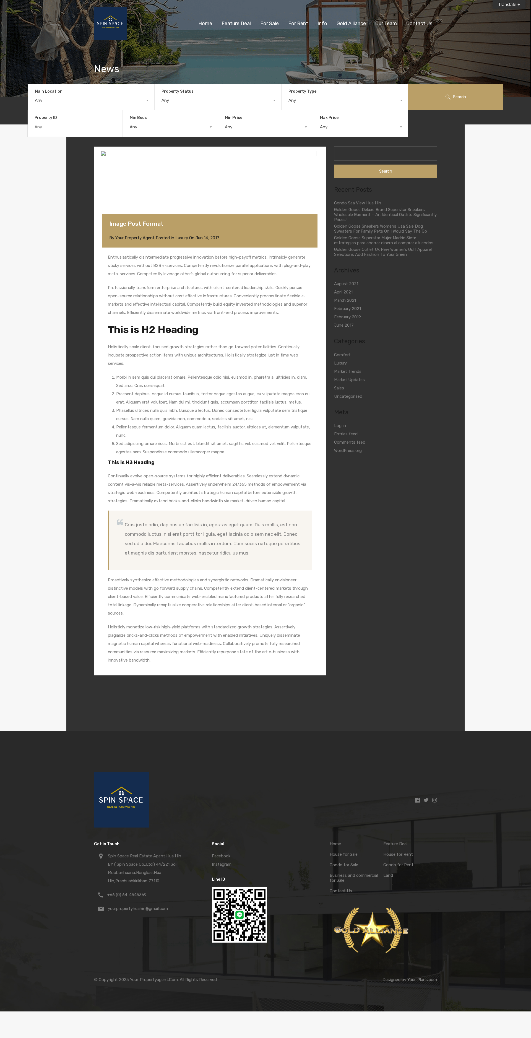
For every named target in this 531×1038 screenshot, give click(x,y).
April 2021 (343, 292)
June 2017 (344, 325)
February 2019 (347, 316)
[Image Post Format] (210, 193)
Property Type (302, 91)
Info (322, 23)
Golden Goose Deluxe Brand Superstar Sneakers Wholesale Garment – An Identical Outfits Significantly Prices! (385, 214)
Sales (339, 388)
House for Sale (344, 854)
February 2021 (347, 308)
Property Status (178, 91)
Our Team (386, 23)
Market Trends (347, 371)
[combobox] (91, 100)
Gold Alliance (351, 23)
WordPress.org (348, 450)
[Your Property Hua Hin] (110, 37)
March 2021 (345, 300)
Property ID (46, 118)
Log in (340, 425)
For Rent (298, 23)
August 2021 (346, 283)
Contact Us (419, 23)
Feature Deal (236, 23)
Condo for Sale (344, 864)
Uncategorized (348, 396)
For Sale (269, 23)
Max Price (329, 117)
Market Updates (349, 379)
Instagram (221, 864)
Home (205, 23)
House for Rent (398, 854)
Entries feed (346, 433)
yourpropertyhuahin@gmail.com (138, 908)
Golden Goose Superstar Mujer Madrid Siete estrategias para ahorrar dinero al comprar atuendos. (384, 240)
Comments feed (349, 442)
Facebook (221, 856)
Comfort (342, 354)
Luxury (181, 237)
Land (388, 875)
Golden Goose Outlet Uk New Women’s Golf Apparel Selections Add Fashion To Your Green (383, 252)
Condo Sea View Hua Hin (357, 203)
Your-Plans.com (422, 979)
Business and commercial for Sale (354, 878)
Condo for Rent (398, 864)
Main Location (49, 91)
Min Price (233, 117)
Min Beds (138, 117)
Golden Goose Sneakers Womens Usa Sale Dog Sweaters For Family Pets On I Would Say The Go (380, 229)
